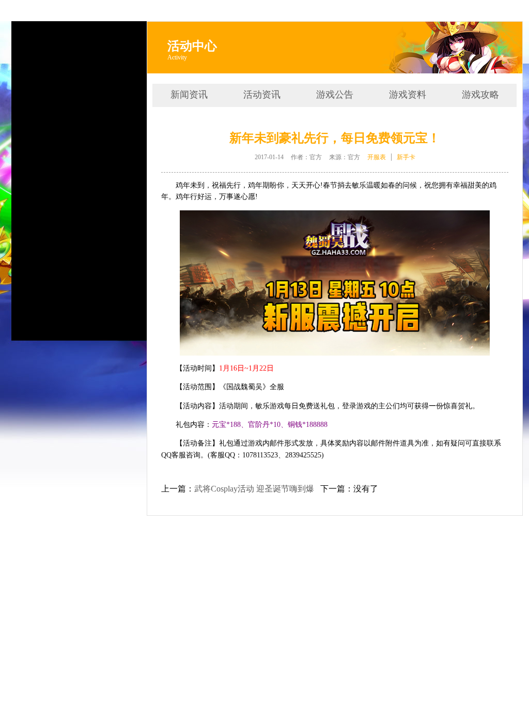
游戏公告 (334, 94)
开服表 (376, 157)
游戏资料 (407, 94)
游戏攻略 (480, 94)
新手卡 (406, 157)
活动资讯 (262, 94)
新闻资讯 (189, 94)
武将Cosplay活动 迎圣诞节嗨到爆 (254, 488)
